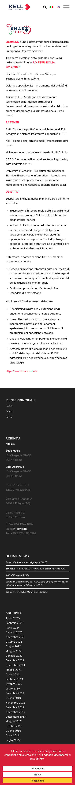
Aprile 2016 (13, 735)
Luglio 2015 (13, 740)
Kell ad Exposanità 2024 (17, 575)
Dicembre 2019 (15, 693)
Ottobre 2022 (14, 641)
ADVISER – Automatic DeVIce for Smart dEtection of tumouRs (35, 568)
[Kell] (31, 7)
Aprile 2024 (13, 627)
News (9, 417)
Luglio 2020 (13, 688)
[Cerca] (43, 7)
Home (9, 405)
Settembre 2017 (16, 716)
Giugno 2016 (13, 730)
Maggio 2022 (14, 651)
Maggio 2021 (14, 669)
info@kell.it (20, 528)
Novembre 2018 (15, 702)
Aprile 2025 (13, 618)
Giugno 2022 (13, 646)
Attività (9, 411)
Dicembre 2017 (15, 707)
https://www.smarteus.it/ (21, 371)
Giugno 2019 (13, 698)
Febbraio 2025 (14, 623)
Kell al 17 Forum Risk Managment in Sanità (27, 591)
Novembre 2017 (15, 712)
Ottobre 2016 (14, 726)
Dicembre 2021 (15, 660)
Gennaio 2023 (14, 632)
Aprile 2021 (13, 674)
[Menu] (64, 7)
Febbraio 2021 (14, 679)
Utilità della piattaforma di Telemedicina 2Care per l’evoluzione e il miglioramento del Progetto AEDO (37, 583)
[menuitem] (43, 7)
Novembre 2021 (15, 665)
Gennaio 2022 (14, 655)
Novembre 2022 (15, 637)
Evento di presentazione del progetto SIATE (26, 562)
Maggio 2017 (14, 721)
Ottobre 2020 (14, 683)
